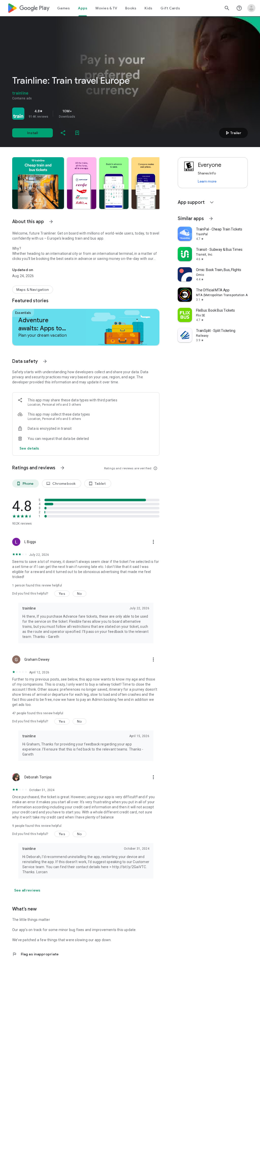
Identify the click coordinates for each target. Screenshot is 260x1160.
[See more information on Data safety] (45, 361)
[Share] (63, 133)
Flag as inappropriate (35, 954)
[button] (38, 183)
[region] (83, 114)
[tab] (63, 8)
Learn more (207, 181)
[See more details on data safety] (29, 448)
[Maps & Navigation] (32, 289)
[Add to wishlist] (77, 133)
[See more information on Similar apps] (211, 218)
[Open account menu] (251, 8)
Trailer (232, 133)
